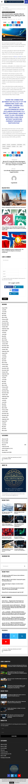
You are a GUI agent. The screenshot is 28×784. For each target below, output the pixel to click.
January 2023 (5, 389)
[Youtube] (19, 775)
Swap (21, 146)
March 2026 (4, 317)
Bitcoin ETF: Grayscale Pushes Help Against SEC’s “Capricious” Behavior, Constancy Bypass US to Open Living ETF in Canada (14, 163)
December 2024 (5, 345)
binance (4, 144)
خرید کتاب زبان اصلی (6, 617)
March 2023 (4, 385)
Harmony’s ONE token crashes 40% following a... (19, 549)
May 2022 (4, 404)
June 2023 (4, 379)
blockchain (13, 144)
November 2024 (5, 347)
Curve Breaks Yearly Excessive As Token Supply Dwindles (14, 171)
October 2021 (5, 417)
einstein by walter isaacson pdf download (11, 605)
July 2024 (4, 355)
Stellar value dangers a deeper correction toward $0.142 (16, 708)
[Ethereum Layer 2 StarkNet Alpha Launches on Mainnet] (4, 680)
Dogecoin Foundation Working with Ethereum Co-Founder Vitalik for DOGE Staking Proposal (17, 666)
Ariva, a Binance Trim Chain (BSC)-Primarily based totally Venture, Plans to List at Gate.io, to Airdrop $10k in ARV (14, 228)
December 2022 (5, 390)
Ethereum (6, 12)
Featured (4, 446)
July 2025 (4, 332)
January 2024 (5, 366)
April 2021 (4, 428)
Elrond (3, 442)
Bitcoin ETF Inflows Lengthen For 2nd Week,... (19, 537)
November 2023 (5, 370)
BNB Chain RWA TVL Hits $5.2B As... (19, 513)
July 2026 (4, 309)
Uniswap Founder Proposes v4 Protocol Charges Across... (7, 550)
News (3, 450)
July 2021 (4, 422)
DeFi (24, 144)
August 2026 (4, 307)
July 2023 (4, 377)
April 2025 (4, 338)
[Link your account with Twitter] (19, 287)
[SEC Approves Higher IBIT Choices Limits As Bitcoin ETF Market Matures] (8, 507)
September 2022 (5, 396)
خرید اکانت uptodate (6, 611)
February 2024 (5, 364)
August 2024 (4, 353)
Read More (17, 782)
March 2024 (4, 362)
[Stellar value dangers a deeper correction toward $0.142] (8, 519)
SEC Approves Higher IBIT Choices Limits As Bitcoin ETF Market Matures (16, 695)
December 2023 (5, 368)
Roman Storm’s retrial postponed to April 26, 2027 (12, 592)
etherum (13, 146)
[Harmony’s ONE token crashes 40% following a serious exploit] (20, 544)
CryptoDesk (5, 19)
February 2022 (5, 409)
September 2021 (5, 419)
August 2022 (4, 398)
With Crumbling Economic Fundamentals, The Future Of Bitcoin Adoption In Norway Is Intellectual (12, 251)
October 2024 (5, 349)
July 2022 (4, 400)
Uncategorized (5, 452)
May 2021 (4, 426)
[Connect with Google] (14, 291)
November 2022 (5, 392)
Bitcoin (3, 12)
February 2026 (5, 319)
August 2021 (4, 421)
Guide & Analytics (12, 12)
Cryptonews (19, 144)
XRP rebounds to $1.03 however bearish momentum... (19, 525)
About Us (4, 465)
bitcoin (8, 144)
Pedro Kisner (5, 600)
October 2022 (5, 394)
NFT (17, 146)
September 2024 (5, 351)
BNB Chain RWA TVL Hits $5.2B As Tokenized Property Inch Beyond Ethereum (16, 702)
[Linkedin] (15, 775)
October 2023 (5, 372)
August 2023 (4, 375)
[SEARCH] (24, 566)
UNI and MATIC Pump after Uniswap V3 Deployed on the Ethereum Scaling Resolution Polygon (17, 673)
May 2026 (4, 313)
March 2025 (4, 340)
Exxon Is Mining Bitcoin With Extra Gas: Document (14, 207)
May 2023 (4, 381)
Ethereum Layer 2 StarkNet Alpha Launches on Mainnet (17, 679)
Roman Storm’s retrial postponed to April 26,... (7, 537)
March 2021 (4, 430)
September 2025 (5, 328)
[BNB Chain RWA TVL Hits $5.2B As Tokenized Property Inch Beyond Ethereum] (20, 507)
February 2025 (5, 341)
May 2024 (4, 358)
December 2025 (5, 323)
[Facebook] (8, 775)
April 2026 (4, 315)
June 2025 (4, 334)
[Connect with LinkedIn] (14, 294)
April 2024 (4, 360)
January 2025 (5, 343)
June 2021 (4, 424)
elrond (4, 146)
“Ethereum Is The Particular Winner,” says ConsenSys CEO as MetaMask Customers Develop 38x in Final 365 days (16, 687)
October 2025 (5, 326)
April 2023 (4, 383)
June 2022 (4, 402)
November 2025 (5, 324)
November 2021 (5, 415)
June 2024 (4, 356)
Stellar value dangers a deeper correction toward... (8, 524)
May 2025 (4, 336)
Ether (20, 56)
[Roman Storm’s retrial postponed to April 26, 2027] (8, 532)
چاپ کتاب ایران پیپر (5, 622)
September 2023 (5, 373)
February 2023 (5, 387)
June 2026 (4, 311)
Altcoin (3, 439)
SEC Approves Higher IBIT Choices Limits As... (7, 513)
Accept (11, 782)
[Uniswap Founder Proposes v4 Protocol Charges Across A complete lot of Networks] (8, 544)
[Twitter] (12, 775)
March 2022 (4, 407)
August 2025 (4, 330)
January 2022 (5, 411)
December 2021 (5, 413)
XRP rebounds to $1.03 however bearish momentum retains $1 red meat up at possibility (15, 716)
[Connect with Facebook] (9, 287)
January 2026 (5, 321)
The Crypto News (6, 148)
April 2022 (4, 405)
